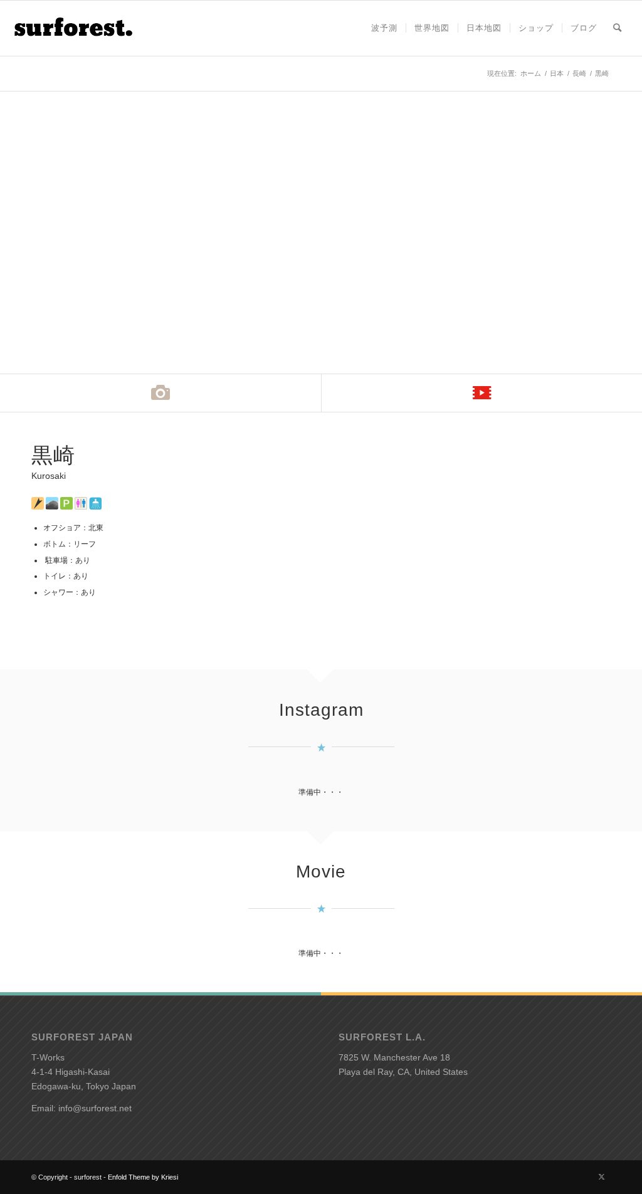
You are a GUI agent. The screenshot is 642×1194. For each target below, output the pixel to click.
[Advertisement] (475, 531)
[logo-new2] (73, 28)
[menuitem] (384, 28)
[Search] (617, 28)
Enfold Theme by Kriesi (143, 1177)
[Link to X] (601, 1176)
